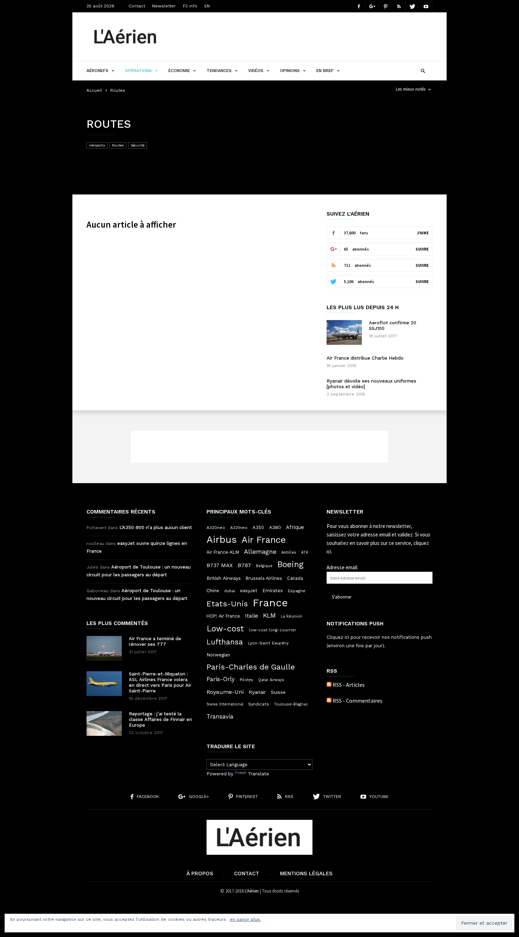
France (270, 603)
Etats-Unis (227, 603)
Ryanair (257, 692)
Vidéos (255, 70)
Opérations (138, 70)
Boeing (291, 564)
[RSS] (399, 6)
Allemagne (260, 551)
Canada (295, 578)
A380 (275, 527)
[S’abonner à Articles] (329, 684)
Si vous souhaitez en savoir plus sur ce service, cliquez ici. (378, 543)
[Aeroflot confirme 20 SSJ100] (344, 332)
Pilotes (246, 679)
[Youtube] (425, 6)
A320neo (216, 527)
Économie (179, 70)
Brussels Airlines (264, 578)
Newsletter (164, 6)
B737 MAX (220, 565)
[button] (422, 70)
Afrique (295, 527)
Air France (263, 539)
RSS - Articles (349, 684)
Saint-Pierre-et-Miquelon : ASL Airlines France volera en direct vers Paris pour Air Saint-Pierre (160, 682)
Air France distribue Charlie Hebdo (365, 358)
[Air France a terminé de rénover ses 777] (104, 648)
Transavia (220, 716)
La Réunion (291, 616)
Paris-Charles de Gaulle (251, 667)
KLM (269, 615)
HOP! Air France (223, 616)
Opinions (290, 70)
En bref (325, 70)
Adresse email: (342, 567)
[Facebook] (358, 6)
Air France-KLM (223, 552)
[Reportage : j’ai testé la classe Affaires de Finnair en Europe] (104, 723)
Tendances (219, 70)
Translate (258, 773)
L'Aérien (252, 891)
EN (207, 6)
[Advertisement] (303, 37)
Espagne (296, 590)
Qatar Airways (271, 680)
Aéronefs (97, 70)
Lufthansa (225, 642)
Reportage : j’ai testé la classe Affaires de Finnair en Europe (160, 719)
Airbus (222, 539)
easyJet (248, 590)
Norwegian (218, 654)
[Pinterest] (385, 6)
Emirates (272, 590)
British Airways (224, 578)
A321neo (238, 527)
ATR (304, 552)
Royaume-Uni (225, 692)
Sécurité (137, 145)
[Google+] (372, 6)
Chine (213, 590)
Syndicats (258, 704)
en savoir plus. (245, 919)
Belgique (264, 566)
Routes (118, 145)
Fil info (190, 6)
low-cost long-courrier (272, 629)
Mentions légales (306, 873)
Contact (137, 6)
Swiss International (225, 704)
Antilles (288, 552)
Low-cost (225, 628)
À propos (199, 873)
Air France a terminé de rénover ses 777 (155, 641)
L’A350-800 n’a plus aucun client (155, 527)
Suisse (278, 692)
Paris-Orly (221, 679)
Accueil (94, 90)
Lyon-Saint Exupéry (268, 643)
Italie (251, 616)
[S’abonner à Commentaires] (329, 700)
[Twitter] (412, 6)
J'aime (423, 232)
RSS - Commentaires (357, 700)
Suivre (422, 249)
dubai (229, 590)
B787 (244, 565)
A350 (258, 527)
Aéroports (97, 145)
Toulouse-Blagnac (291, 704)
